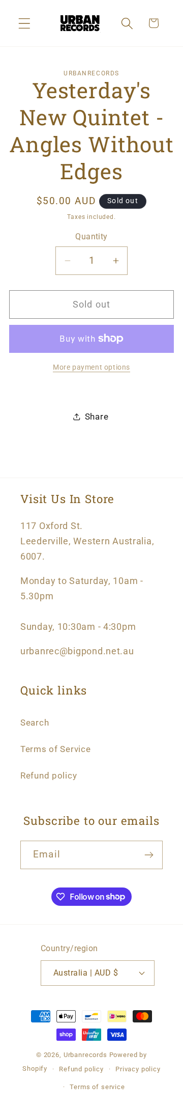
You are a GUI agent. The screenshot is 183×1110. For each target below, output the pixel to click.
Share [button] (97, 416)
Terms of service (97, 1087)
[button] (24, 23)
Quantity (91, 236)
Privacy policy (138, 1069)
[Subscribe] (148, 855)
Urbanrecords (85, 1055)
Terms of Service (55, 749)
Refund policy (48, 775)
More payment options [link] (91, 367)
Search (34, 722)
